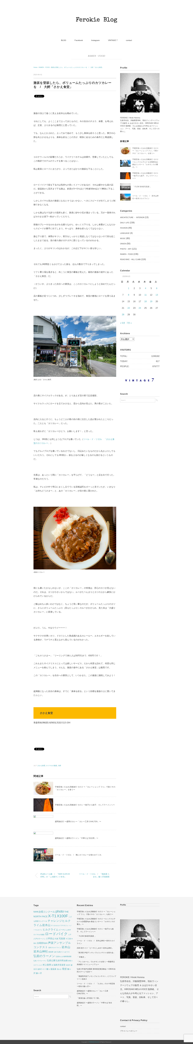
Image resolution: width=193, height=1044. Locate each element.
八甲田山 (50, 938)
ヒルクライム (50, 929)
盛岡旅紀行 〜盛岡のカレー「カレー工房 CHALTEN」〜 (78, 821)
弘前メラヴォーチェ (39, 960)
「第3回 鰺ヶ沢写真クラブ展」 (88, 998)
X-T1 (52, 916)
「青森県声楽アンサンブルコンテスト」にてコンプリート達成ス (96, 977)
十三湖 (68, 939)
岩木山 (66, 947)
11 (145, 295)
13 (157, 295)
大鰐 (59, 766)
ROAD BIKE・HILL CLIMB (130, 259)
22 (128, 308)
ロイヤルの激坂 (51, 766)
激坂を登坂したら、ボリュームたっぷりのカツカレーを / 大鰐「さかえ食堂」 (77, 67)
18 (145, 301)
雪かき (59, 969)
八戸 (69, 934)
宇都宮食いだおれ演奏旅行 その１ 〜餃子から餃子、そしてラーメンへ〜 (85, 805)
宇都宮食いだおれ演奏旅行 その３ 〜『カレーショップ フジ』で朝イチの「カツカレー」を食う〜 (145, 150)
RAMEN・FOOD (96, 56)
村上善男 (47, 965)
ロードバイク (56, 934)
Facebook (79, 40)
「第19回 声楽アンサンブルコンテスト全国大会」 (96, 953)
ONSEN (123, 244)
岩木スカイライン (54, 947)
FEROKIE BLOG (94, 1042)
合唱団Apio (42, 943)
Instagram (95, 40)
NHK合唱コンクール (44, 911)
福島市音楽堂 (59, 965)
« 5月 (122, 323)
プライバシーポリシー (128, 1031)
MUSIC (123, 238)
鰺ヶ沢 (39, 973)
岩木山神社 (40, 951)
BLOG (63, 40)
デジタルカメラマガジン (59, 925)
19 (151, 301)
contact (129, 40)
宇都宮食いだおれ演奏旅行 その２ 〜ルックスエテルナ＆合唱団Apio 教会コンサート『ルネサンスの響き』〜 (96, 921)
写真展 (62, 938)
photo (60, 911)
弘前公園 (51, 960)
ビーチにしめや (65, 930)
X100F (62, 916)
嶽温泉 (50, 952)
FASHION (124, 228)
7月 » (129, 323)
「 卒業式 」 (81, 957)
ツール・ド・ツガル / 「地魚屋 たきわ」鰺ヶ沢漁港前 (94, 875)
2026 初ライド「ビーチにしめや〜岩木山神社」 (95, 948)
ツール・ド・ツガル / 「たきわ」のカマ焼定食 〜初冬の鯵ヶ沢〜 (96, 985)
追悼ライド (41, 969)
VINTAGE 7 (113, 40)
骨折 (64, 969)
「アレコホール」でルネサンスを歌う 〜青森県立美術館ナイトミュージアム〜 (96, 963)
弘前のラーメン (44, 956)
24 (140, 308)
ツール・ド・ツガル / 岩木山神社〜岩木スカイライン (96, 942)
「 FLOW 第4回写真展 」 (142, 187)
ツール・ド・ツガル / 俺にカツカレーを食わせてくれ (78, 855)
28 (123, 314)
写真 (56, 939)
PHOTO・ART (125, 249)
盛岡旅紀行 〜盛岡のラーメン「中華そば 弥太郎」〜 (76, 838)
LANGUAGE (125, 233)
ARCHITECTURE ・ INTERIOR (132, 217)
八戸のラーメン (39, 939)
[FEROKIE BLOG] (96, 11)
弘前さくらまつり (63, 952)
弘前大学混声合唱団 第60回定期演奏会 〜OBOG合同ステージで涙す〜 (96, 970)
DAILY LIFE (124, 223)
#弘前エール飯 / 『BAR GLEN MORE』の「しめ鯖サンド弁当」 (55, 875)
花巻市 (68, 965)
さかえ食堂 (41, 766)
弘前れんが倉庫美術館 (63, 956)
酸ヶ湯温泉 (51, 969)
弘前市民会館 (62, 961)
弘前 (55, 952)
